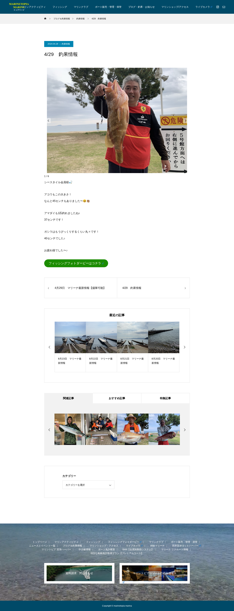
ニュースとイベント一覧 (42, 545)
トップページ (40, 542)
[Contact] (223, 7)
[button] (48, 120)
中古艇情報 (85, 549)
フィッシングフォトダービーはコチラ (75, 263)
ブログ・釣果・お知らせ (141, 6)
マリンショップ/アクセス (175, 6)
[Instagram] (217, 7)
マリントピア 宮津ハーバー (56, 549)
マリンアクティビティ (34, 6)
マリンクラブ (81, 6)
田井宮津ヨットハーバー (185, 545)
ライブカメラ (202, 6)
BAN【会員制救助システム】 (138, 549)
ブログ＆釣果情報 (72, 545)
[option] (70, 347)
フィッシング (60, 6)
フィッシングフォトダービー (123, 542)
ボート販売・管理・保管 (108, 6)
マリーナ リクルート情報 (174, 549)
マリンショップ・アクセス (104, 545)
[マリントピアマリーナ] (19, 7)
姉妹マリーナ (157, 545)
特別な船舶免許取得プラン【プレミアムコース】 (117, 553)
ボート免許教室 (106, 549)
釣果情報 (66, 44)
